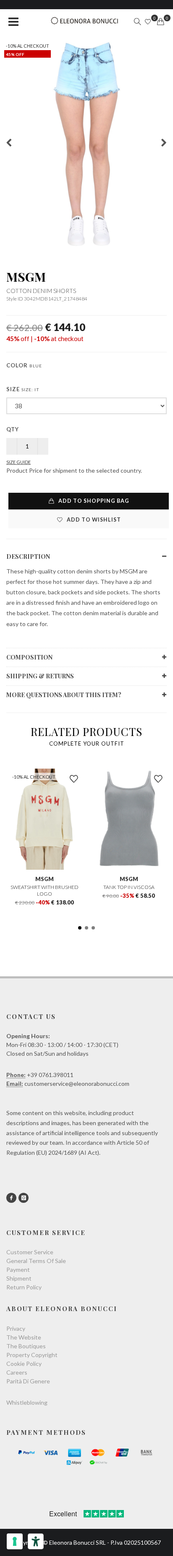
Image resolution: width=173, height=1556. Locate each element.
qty (12, 429)
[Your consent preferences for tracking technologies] (15, 1541)
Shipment (18, 1278)
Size (22, 389)
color (24, 365)
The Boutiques (26, 1346)
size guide (18, 462)
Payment (18, 1269)
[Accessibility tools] (36, 1541)
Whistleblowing (26, 1402)
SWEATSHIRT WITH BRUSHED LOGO (44, 890)
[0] (160, 22)
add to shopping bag (93, 501)
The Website (23, 1337)
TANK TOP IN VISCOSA (129, 887)
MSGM (26, 276)
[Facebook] (11, 1198)
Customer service (29, 1251)
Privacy (15, 1328)
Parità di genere (28, 1381)
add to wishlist (93, 520)
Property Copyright (32, 1354)
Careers (16, 1372)
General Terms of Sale (36, 1260)
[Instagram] (23, 1198)
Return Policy (24, 1287)
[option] (86, 144)
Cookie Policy (24, 1363)
